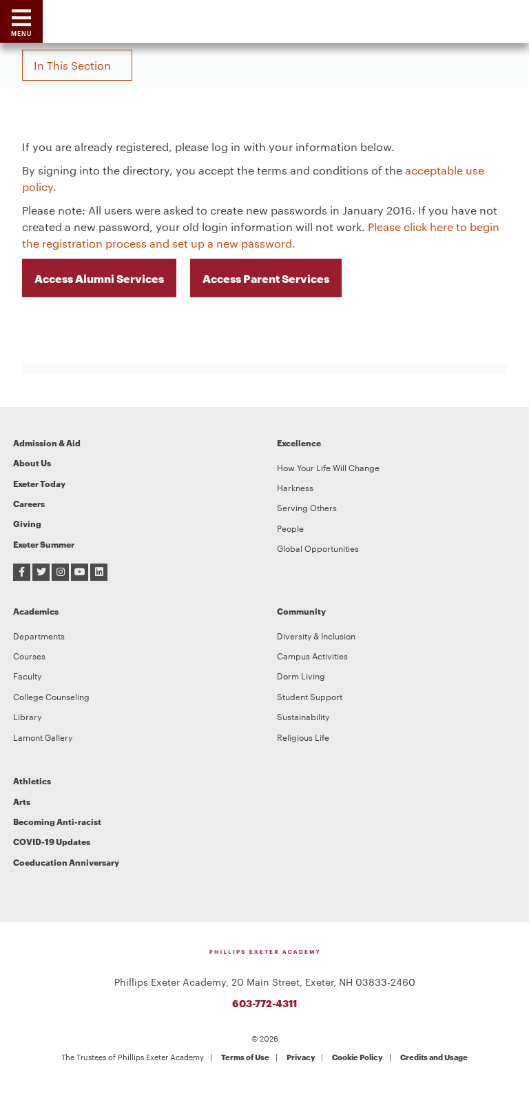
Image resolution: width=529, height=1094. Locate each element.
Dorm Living (301, 675)
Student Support (309, 696)
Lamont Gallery (42, 736)
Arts (21, 801)
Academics (36, 611)
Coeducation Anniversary (66, 862)
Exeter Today (39, 483)
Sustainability (303, 716)
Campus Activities (312, 655)
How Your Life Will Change (328, 467)
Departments (39, 635)
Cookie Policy (357, 1056)
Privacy (301, 1056)
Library (27, 716)
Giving (27, 523)
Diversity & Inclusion (316, 635)
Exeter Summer (43, 544)
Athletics (32, 780)
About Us (32, 462)
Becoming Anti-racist (57, 821)
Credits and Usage (434, 1056)
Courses (29, 655)
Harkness (295, 487)
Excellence (299, 442)
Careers (29, 503)
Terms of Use (245, 1056)
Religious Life (303, 736)
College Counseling (51, 696)
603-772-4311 (264, 1002)
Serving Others (307, 507)
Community (301, 611)
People (290, 527)
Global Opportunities (318, 547)
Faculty (27, 675)
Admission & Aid (47, 442)
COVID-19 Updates (51, 841)
